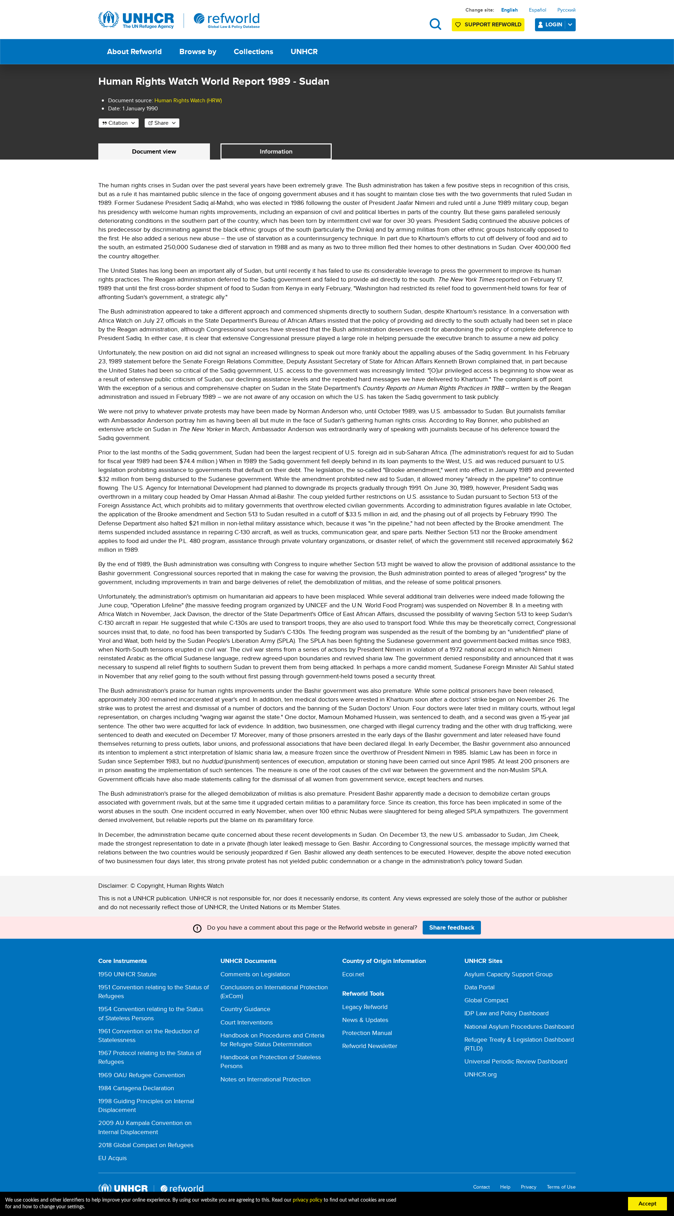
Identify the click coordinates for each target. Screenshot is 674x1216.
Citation (118, 123)
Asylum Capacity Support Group (508, 974)
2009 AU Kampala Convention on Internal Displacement (145, 1127)
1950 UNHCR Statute (127, 974)
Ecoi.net (353, 974)
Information (276, 151)
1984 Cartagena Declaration (136, 1088)
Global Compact (486, 1000)
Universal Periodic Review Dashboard (515, 1061)
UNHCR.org (480, 1074)
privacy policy (307, 1200)
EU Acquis (112, 1157)
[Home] (179, 20)
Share (161, 123)
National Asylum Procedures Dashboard (519, 1026)
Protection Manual (367, 1032)
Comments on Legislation (255, 974)
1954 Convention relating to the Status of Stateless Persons (150, 1013)
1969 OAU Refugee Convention (141, 1075)
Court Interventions (246, 1022)
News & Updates (365, 1019)
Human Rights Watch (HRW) (188, 100)
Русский (566, 9)
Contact (481, 1187)
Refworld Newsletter (369, 1045)
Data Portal (479, 987)
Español (537, 9)
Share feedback (452, 927)
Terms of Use (561, 1187)
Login (554, 24)
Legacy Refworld (365, 1006)
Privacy (528, 1187)
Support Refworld (493, 24)
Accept (647, 1204)
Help (505, 1187)
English (509, 9)
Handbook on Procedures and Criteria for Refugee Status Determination (272, 1039)
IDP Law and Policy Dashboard (506, 1013)
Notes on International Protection (265, 1079)
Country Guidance (245, 1008)
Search (435, 24)
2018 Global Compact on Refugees (145, 1144)
